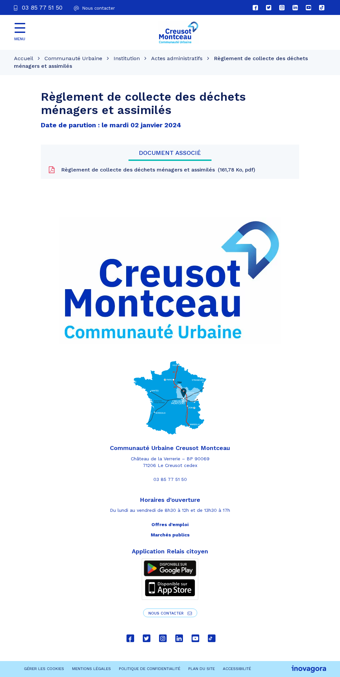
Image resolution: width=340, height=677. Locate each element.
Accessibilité (237, 668)
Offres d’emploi (170, 524)
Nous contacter (166, 613)
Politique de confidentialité (149, 668)
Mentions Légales (91, 668)
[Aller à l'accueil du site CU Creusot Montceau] (178, 32)
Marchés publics (170, 534)
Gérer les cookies (44, 668)
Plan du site (201, 668)
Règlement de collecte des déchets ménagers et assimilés (156, 170)
